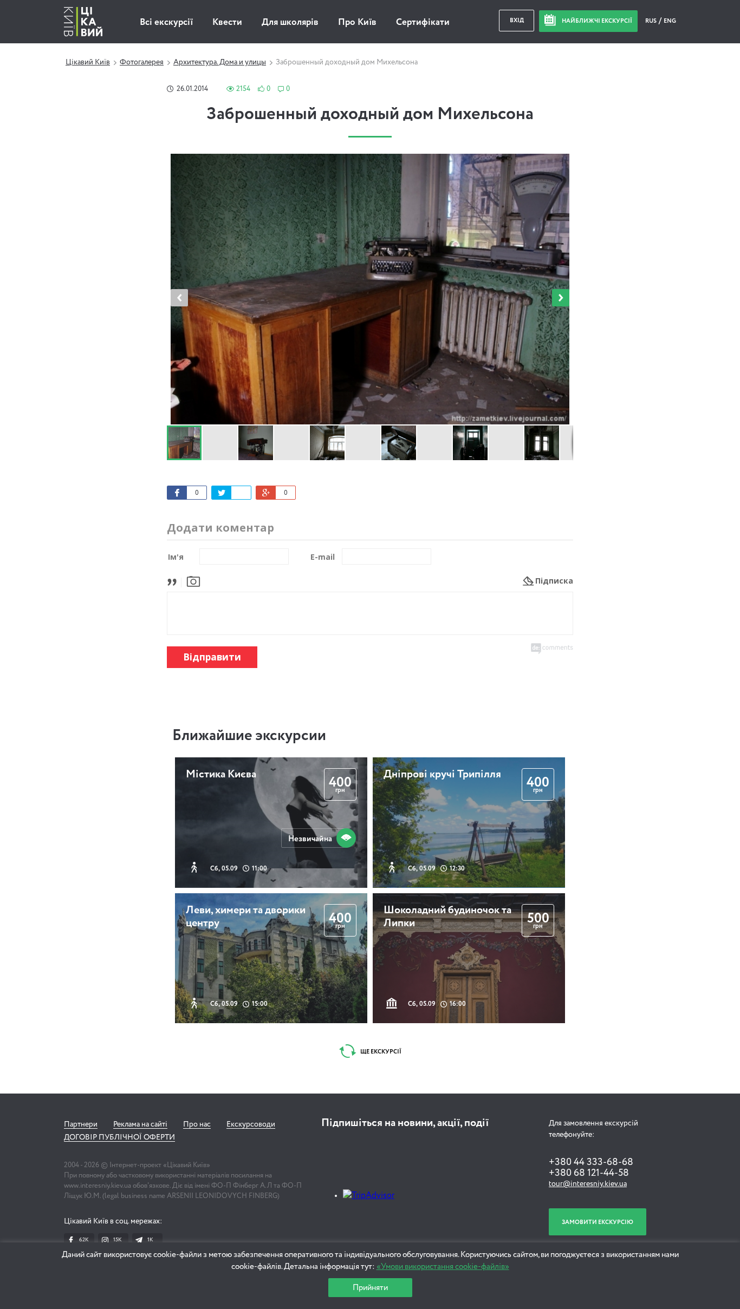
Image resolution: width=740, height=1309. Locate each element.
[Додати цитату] (175, 581)
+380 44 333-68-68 (591, 1162)
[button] (560, 297)
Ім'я (176, 557)
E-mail (322, 557)
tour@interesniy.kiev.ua (588, 1184)
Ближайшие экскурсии (249, 735)
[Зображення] (193, 581)
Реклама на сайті (140, 1124)
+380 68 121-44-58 (589, 1173)
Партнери (81, 1124)
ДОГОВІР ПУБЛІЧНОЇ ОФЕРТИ (119, 1137)
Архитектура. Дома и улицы (219, 62)
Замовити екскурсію (597, 1222)
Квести (227, 22)
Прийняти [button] (370, 1288)
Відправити (212, 657)
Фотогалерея (142, 62)
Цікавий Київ (88, 62)
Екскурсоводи (250, 1124)
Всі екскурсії (166, 22)
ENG (670, 21)
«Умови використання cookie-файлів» (443, 1266)
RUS (651, 21)
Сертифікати (423, 22)
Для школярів (290, 22)
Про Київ (357, 22)
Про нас (197, 1124)
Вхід (517, 20)
